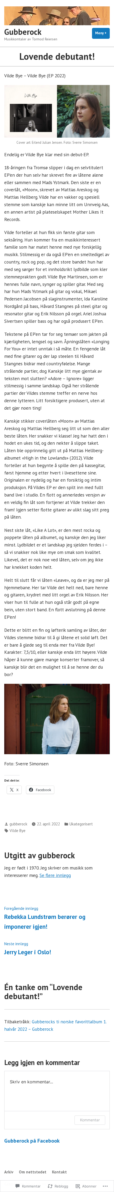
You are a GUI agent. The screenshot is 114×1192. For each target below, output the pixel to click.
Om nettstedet (32, 1171)
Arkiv (8, 1171)
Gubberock (22, 32)
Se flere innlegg (55, 875)
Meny (102, 35)
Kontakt (59, 1171)
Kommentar (90, 1120)
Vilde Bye (17, 830)
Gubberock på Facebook (32, 1140)
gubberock (18, 823)
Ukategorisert (81, 823)
